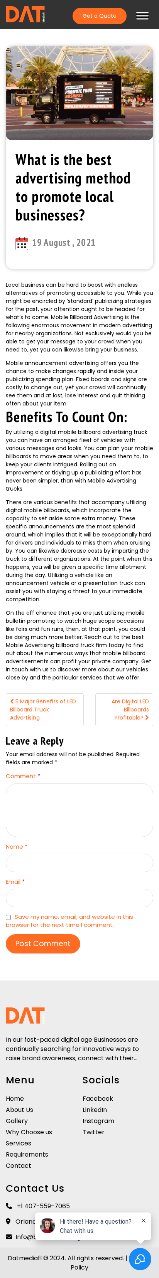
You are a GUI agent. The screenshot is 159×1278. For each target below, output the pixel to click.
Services (18, 1143)
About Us (19, 1109)
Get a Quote (100, 16)
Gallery (17, 1121)
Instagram (98, 1121)
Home (15, 1098)
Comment (23, 776)
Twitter (94, 1132)
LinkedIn (95, 1109)
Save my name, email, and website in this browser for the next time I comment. (69, 921)
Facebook (98, 1098)
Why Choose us (29, 1132)
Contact (18, 1165)
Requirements (27, 1154)
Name (16, 846)
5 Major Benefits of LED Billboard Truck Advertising (43, 709)
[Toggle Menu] (142, 15)
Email (15, 882)
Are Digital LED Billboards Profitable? (130, 709)
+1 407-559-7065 (42, 1206)
